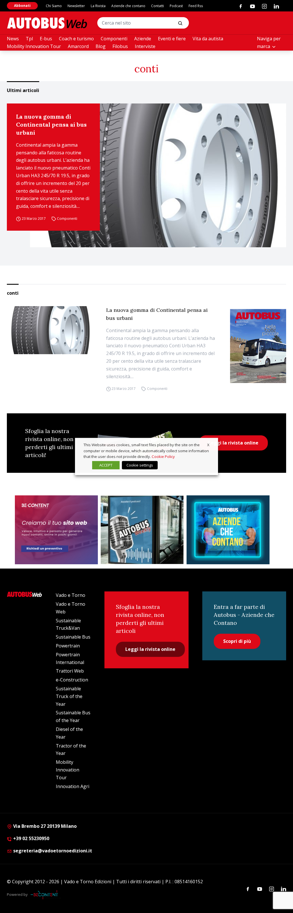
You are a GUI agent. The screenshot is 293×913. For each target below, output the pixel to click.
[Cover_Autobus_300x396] (258, 346)
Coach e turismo (76, 38)
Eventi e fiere (172, 38)
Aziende (142, 38)
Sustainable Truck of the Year (69, 696)
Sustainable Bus (73, 637)
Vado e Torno (70, 595)
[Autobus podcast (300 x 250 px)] (142, 530)
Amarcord (78, 46)
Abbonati (22, 5)
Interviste (145, 46)
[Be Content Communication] (46, 894)
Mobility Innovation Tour (34, 46)
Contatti (157, 5)
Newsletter (76, 5)
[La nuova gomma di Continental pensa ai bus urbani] (158, 175)
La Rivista (98, 5)
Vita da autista (208, 38)
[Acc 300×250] (228, 530)
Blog (101, 46)
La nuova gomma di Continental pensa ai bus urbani (51, 124)
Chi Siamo (54, 5)
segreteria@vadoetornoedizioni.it (52, 851)
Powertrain (68, 646)
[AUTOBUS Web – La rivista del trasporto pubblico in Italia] (47, 23)
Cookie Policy (163, 456)
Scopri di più (237, 641)
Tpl (29, 38)
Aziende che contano (128, 5)
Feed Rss (196, 5)
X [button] (208, 444)
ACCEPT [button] (105, 465)
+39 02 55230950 (30, 838)
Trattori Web (70, 671)
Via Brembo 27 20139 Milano (44, 826)
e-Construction (72, 680)
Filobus (120, 46)
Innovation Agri (72, 786)
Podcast (176, 5)
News (13, 38)
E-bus (46, 38)
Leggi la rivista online (233, 443)
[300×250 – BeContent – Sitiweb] (56, 530)
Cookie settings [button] (139, 465)
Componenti (114, 38)
